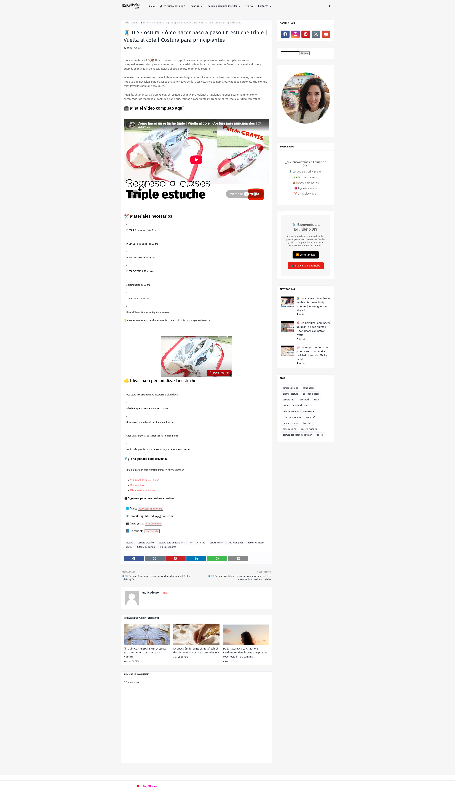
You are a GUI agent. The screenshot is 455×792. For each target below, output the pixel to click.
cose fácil (304, 399)
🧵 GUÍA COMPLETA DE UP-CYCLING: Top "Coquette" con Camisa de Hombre (145, 652)
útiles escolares (168, 547)
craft (316, 399)
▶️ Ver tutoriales (305, 254)
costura (134, 22)
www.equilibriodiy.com (150, 508)
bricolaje (307, 423)
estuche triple (217, 543)
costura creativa (146, 543)
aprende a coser (311, 394)
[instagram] (295, 34)
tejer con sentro (291, 411)
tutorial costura (290, 394)
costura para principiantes (172, 543)
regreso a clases (256, 543)
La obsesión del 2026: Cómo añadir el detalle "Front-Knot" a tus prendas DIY (196, 650)
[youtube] (326, 34)
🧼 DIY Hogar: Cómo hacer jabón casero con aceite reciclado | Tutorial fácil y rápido (312, 353)
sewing (129, 547)
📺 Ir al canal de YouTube (305, 265)
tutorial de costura (146, 547)
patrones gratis (235, 543)
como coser (309, 411)
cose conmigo (289, 429)
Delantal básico (138, 485)
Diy (190, 543)
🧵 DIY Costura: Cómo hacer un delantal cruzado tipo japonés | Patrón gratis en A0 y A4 (313, 304)
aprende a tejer (290, 423)
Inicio (126, 22)
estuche (201, 543)
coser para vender (292, 417)
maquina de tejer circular (295, 405)
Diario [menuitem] (249, 6)
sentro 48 (310, 417)
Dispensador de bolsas (142, 490)
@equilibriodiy (153, 523)
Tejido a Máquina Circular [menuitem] (222, 6)
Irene (129, 47)
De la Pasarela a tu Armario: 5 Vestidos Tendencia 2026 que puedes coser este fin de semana (245, 652)
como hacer (308, 388)
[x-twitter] (316, 34)
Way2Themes (150, 786)
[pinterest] (305, 34)
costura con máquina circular (297, 435)
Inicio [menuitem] (151, 6)
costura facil (289, 399)
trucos (320, 435)
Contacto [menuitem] (263, 6)
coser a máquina (309, 429)
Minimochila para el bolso (144, 479)
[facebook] (285, 34)
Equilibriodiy (152, 531)
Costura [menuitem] (195, 6)
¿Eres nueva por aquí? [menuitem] (172, 6)
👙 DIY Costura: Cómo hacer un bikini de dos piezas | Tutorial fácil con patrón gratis (313, 329)
